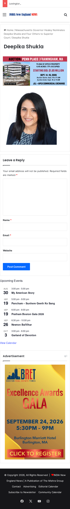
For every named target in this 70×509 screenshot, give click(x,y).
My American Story (22, 292)
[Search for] (65, 16)
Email (7, 235)
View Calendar (8, 343)
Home (9, 30)
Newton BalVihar (21, 324)
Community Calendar (50, 492)
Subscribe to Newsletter (22, 492)
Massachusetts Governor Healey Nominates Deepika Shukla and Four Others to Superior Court (34, 34)
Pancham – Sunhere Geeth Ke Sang (33, 303)
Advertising (29, 486)
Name (7, 220)
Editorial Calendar (48, 486)
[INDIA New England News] (23, 14)
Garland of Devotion (23, 335)
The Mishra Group (53, 480)
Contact (16, 486)
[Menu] (4, 16)
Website (7, 250)
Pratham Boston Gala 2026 (27, 314)
